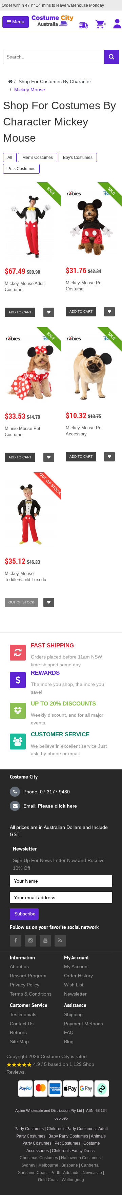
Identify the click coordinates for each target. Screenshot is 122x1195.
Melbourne (48, 1165)
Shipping (73, 1014)
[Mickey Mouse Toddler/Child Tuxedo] (30, 514)
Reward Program (28, 975)
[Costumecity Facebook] (15, 941)
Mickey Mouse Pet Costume (84, 285)
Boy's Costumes (78, 157)
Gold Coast (48, 1179)
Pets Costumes (21, 168)
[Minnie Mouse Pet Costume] (30, 369)
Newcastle (93, 1172)
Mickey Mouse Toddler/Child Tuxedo (25, 576)
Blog (69, 1041)
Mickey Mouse (29, 89)
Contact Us (22, 1023)
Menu (17, 21)
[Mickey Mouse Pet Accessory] (91, 369)
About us (19, 966)
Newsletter (75, 994)
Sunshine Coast (32, 1172)
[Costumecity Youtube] (45, 941)
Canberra (90, 1165)
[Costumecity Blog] (60, 941)
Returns (18, 1032)
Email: (50, 806)
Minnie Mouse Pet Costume (22, 431)
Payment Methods (83, 1023)
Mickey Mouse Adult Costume (25, 286)
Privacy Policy (24, 984)
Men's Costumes (37, 157)
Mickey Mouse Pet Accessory (84, 430)
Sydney (28, 1165)
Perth (55, 1172)
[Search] (111, 57)
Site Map (19, 1041)
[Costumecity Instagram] (30, 941)
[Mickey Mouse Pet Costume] (91, 224)
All (9, 157)
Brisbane (69, 1165)
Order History (78, 975)
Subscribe (25, 913)
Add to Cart (20, 312)
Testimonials (23, 1014)
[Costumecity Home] (10, 81)
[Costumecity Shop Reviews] (19, 1064)
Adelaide (71, 1172)
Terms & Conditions (31, 994)
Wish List (73, 984)
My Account (76, 966)
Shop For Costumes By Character (55, 81)
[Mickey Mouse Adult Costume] (30, 224)
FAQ (69, 1032)
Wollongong (73, 1179)
